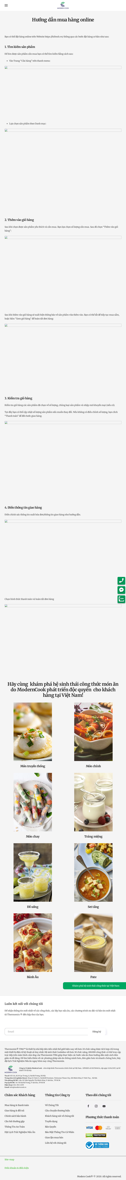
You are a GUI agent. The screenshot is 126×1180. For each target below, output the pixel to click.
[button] (6, 5)
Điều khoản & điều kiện (17, 1168)
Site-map (9, 1159)
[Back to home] (63, 5)
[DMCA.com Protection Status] (96, 1135)
